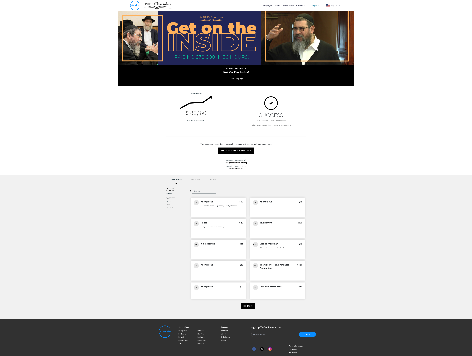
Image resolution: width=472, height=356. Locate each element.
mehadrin (201, 331)
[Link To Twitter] (262, 349)
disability (181, 337)
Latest (169, 201)
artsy (180, 343)
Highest (169, 207)
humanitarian (183, 340)
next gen (201, 334)
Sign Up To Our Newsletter (266, 327)
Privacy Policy (294, 349)
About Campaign (236, 78)
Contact (224, 340)
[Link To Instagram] (270, 349)
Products (300, 5)
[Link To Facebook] (254, 349)
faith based (202, 340)
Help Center (288, 5)
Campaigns (267, 5)
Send (307, 334)
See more (248, 305)
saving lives (182, 331)
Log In (314, 5)
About (277, 5)
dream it (201, 343)
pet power (182, 334)
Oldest (169, 204)
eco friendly (202, 337)
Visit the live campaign (236, 151)
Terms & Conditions (296, 346)
